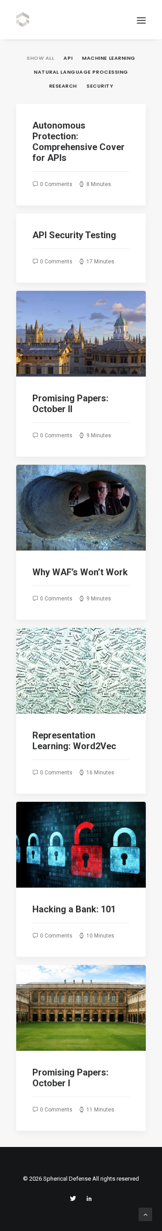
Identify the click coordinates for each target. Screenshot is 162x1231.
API (67, 58)
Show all (40, 58)
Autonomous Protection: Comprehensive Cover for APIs (78, 141)
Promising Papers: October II (70, 403)
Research (63, 86)
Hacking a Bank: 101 (74, 909)
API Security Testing (74, 235)
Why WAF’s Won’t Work (80, 572)
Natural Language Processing (81, 72)
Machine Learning (108, 58)
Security (99, 86)
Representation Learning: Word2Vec (74, 740)
